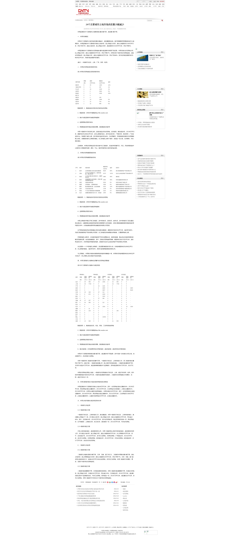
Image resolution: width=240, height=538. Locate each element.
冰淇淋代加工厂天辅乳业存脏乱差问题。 (156, 117)
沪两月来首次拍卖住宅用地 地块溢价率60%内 (90, 489)
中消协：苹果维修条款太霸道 (146, 122)
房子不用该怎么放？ (143, 186)
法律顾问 (124, 527)
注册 (154, 1)
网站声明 (119, 527)
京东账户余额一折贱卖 (144, 103)
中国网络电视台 (84, 1)
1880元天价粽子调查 (144, 124)
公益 (117, 4)
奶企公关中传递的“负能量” (145, 167)
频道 (159, 6)
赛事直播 (106, 6)
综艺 (90, 4)
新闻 (80, 4)
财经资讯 (91, 20)
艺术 (114, 4)
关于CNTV (101, 527)
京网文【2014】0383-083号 (122, 532)
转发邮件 (95, 482)
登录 (150, 1)
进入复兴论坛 (108, 29)
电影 (128, 6)
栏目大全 (87, 6)
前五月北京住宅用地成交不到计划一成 (88, 491)
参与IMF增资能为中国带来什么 (147, 169)
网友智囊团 (145, 527)
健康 (130, 4)
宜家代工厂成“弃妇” (155, 55)
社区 (143, 4)
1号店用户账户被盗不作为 (145, 105)
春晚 (93, 4)
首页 (77, 4)
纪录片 (136, 6)
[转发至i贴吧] (114, 482)
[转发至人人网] (112, 482)
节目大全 (93, 6)
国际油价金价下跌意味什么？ (146, 165)
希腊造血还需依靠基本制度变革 (147, 171)
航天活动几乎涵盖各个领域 (145, 188)
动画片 (141, 6)
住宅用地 (125, 493)
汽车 (124, 4)
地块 (124, 489)
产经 (120, 4)
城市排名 (125, 510)
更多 (162, 52)
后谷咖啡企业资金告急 (144, 66)
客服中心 (151, 527)
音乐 (100, 4)
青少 (107, 4)
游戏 (163, 4)
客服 (158, 1)
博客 (150, 4)
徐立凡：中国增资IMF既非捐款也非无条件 (150, 174)
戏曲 (97, 4)
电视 (77, 6)
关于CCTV (89, 527)
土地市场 (125, 500)
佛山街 (125, 498)
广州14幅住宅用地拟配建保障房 (86, 496)
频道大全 (81, 6)
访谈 (157, 4)
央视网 (77, 1)
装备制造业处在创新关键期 (145, 161)
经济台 (85, 20)
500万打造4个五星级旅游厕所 (146, 192)
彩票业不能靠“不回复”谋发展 (146, 163)
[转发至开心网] (107, 482)
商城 (140, 4)
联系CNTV (108, 527)
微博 (147, 4)
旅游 (127, 4)
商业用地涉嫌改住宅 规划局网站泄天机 (88, 498)
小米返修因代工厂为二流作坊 (146, 196)
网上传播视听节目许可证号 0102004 (97, 534)
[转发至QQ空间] (110, 482)
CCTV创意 (139, 527)
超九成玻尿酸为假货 (155, 92)
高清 (124, 6)
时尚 (134, 4)
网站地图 (91, 1)
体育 (87, 4)
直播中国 (100, 6)
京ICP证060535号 (110, 532)
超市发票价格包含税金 (144, 181)
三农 (137, 4)
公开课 (145, 6)
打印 (82, 482)
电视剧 (132, 6)
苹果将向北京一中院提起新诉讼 (147, 183)
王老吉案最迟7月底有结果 (145, 68)
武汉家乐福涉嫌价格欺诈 (145, 126)
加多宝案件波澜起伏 (143, 64)
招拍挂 (125, 505)
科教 (104, 4)
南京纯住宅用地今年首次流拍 (85, 493)
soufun (125, 496)
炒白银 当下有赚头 (143, 190)
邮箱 (160, 4)
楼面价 (125, 503)
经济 (83, 4)
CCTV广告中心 (131, 527)
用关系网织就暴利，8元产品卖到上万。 (156, 95)
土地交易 (125, 507)
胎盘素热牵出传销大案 (144, 101)
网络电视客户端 (117, 6)
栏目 (163, 6)
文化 (110, 4)
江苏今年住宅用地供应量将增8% (86, 503)
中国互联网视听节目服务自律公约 (127, 534)
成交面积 (125, 491)
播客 (150, 6)
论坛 (153, 4)
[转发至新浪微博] (116, 482)
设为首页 (162, 1)
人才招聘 (114, 527)
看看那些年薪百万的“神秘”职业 (147, 194)
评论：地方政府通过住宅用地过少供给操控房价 (91, 500)
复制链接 (88, 482)
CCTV (155, 6)
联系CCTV (95, 527)
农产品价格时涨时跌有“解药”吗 (147, 159)
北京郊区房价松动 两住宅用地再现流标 (88, 505)
